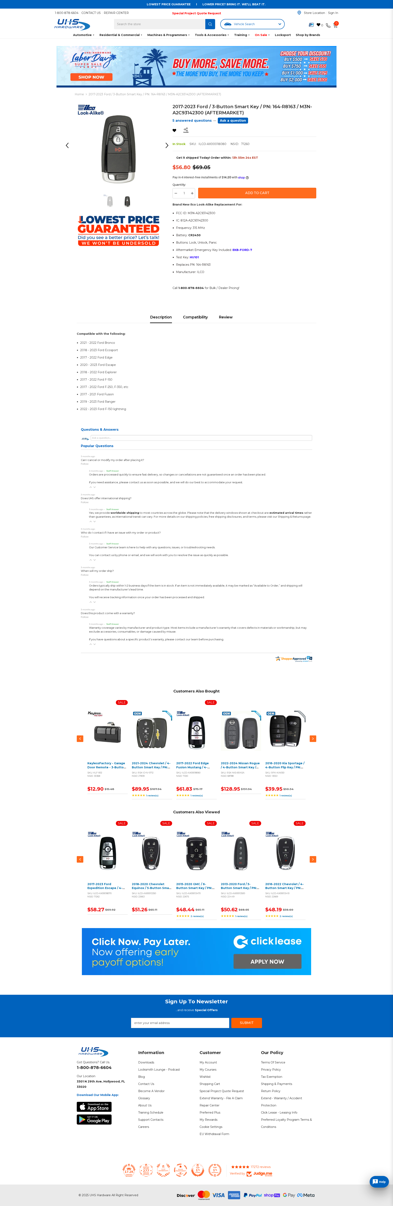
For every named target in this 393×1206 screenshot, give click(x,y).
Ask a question (233, 121)
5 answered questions (192, 121)
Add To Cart (257, 193)
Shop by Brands (308, 35)
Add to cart (106, 735)
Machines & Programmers (167, 35)
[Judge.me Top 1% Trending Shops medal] (214, 1170)
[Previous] (68, 145)
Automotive (82, 35)
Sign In (333, 13)
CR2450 (194, 235)
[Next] (168, 145)
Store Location (314, 13)
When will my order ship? (97, 570)
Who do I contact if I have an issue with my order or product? (121, 532)
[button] (90, 487)
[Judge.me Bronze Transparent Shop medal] (180, 1170)
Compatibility (195, 317)
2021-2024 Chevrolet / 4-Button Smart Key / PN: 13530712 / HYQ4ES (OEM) (152, 767)
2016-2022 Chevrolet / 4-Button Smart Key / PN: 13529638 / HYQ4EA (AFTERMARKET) (284, 890)
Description (161, 317)
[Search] (210, 24)
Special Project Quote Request (196, 13)
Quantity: (179, 185)
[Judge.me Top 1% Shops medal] (197, 1170)
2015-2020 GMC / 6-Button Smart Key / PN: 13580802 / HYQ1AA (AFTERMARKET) (194, 890)
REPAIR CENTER (116, 13)
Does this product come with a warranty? (108, 613)
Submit (247, 1023)
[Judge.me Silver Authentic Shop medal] (163, 1170)
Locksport (283, 35)
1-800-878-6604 (66, 13)
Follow (85, 463)
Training (240, 35)
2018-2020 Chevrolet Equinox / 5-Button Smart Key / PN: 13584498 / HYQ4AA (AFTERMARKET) (152, 890)
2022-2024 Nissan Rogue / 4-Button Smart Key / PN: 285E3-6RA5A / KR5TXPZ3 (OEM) (240, 769)
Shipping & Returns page (294, 516)
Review (226, 317)
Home (79, 94)
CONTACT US (91, 13)
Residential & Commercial (119, 35)
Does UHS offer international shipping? (106, 498)
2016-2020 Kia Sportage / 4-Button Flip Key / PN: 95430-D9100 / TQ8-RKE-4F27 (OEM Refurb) (284, 769)
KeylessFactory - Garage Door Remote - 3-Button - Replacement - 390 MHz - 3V (107, 769)
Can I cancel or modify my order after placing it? (112, 460)
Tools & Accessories (210, 35)
